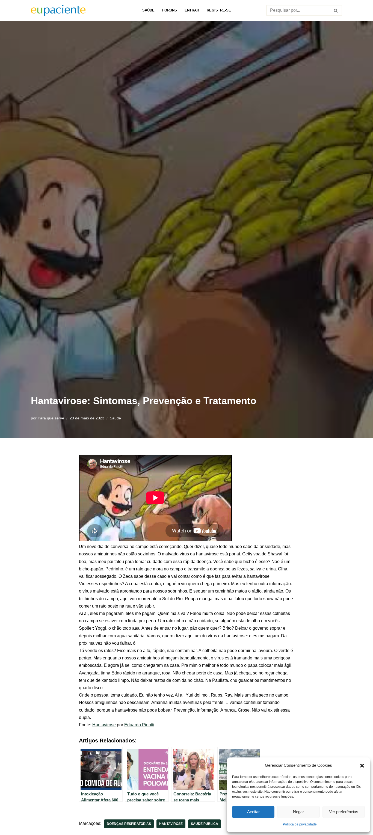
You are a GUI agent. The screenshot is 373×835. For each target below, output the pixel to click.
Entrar (192, 10)
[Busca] (336, 10)
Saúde (148, 10)
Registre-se (219, 10)
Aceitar (253, 811)
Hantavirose (104, 725)
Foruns (169, 10)
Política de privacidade (300, 824)
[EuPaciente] (58, 10)
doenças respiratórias (129, 824)
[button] (362, 765)
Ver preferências (343, 811)
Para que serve (51, 418)
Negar (298, 811)
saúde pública (204, 824)
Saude (115, 418)
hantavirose (171, 824)
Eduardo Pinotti (139, 725)
